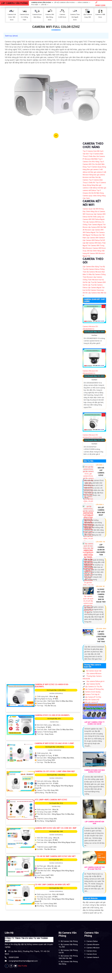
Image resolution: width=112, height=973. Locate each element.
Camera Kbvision (93, 944)
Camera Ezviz (92, 954)
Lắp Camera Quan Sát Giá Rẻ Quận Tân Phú (94, 868)
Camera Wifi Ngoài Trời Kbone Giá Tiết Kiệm (94, 235)
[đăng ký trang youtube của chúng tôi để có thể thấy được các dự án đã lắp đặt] (15, 966)
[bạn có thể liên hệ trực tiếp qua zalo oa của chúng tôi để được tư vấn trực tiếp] (7, 966)
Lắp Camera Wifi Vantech (96, 238)
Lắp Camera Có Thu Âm (92, 686)
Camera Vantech (93, 957)
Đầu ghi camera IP (90, 702)
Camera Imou (92, 951)
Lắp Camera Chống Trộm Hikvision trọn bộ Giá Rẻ (93, 279)
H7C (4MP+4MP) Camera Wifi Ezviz (51, 800)
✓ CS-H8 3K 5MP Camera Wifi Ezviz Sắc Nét (55, 856)
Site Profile (22, 966)
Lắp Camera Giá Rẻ (93, 684)
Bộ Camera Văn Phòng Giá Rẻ (68, 951)
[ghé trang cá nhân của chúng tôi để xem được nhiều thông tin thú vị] (11, 966)
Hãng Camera (83, 2)
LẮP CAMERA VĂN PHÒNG (14, 3)
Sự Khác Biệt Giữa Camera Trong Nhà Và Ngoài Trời (101, 595)
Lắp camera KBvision (93, 673)
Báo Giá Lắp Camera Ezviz (101, 471)
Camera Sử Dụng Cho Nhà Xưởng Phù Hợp (94, 771)
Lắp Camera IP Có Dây (92, 697)
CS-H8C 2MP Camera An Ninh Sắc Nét (52, 884)
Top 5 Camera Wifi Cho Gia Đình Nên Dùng (94, 164)
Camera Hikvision (93, 948)
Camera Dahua (92, 941)
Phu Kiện (34, 4)
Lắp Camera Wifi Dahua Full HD (94, 240)
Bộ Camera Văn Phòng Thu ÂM (68, 945)
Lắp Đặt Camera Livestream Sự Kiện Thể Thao (101, 636)
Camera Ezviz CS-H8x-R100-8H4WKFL (52, 715)
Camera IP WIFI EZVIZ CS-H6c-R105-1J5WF (54, 743)
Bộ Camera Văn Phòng (69, 941)
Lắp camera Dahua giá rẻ (95, 681)
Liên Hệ (43, 4)
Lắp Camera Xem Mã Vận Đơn (94, 822)
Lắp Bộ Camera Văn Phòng (64, 2)
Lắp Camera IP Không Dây (93, 689)
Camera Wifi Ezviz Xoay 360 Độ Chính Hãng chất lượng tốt (94, 250)
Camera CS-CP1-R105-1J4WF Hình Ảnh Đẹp (55, 771)
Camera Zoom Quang (91, 692)
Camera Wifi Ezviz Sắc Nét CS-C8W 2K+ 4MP (55, 828)
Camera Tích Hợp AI (91, 694)
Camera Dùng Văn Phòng (41, 2)
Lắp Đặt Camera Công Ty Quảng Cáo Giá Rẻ (94, 723)
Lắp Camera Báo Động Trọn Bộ (94, 266)
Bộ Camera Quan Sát (93, 671)
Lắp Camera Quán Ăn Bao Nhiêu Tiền (101, 550)
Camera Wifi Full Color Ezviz (56, 27)
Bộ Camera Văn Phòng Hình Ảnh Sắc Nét (68, 957)
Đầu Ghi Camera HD (91, 700)
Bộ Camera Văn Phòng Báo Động (68, 962)
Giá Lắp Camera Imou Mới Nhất (101, 511)
